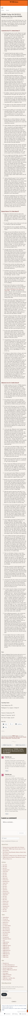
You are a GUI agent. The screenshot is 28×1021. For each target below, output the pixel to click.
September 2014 (6, 870)
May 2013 (5, 888)
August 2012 (5, 894)
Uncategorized (6, 937)
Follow (4, 994)
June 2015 (5, 868)
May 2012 (5, 899)
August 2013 (5, 883)
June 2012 (5, 898)
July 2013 (5, 884)
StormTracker (5, 971)
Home (2, 10)
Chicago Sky (5, 919)
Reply (7, 770)
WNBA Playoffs (6, 947)
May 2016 (5, 866)
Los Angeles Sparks (7, 925)
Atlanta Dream (4, 737)
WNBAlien (14, 2)
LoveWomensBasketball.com (9, 964)
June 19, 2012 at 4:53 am (10, 758)
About (7, 10)
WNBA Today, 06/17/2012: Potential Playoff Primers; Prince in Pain (7, 745)
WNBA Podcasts (6, 948)
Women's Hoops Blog (7, 979)
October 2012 (5, 891)
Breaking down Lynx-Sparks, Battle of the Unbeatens (13, 847)
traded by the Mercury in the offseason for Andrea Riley (14, 289)
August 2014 (5, 871)
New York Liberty (6, 929)
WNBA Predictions (6, 950)
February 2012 (6, 901)
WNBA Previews (6, 952)
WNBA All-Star (6, 942)
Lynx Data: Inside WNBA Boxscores (10, 966)
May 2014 (5, 876)
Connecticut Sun (11, 737)
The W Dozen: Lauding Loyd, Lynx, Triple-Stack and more (14, 855)
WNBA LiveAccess (6, 976)
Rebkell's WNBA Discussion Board (10, 969)
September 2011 (6, 906)
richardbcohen (9, 18)
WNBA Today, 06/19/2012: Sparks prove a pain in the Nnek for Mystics (21, 745)
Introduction (5, 924)
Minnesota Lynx (19, 737)
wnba (18, 738)
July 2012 (5, 896)
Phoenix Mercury (6, 930)
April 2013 (5, 889)
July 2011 (5, 909)
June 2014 (5, 874)
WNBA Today (15, 735)
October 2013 (5, 879)
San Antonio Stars (6, 932)
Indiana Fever (5, 922)
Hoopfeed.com (6, 963)
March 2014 (5, 878)
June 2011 (5, 911)
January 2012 (5, 903)
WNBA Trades (5, 957)
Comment (21, 833)
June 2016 (5, 865)
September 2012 (6, 893)
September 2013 (6, 881)
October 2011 (5, 904)
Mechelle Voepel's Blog (7, 968)
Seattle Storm (8, 738)
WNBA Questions (6, 953)
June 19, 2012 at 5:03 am (10, 776)
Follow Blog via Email (6, 983)
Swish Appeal (5, 973)
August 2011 (5, 908)
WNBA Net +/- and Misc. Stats (9, 978)
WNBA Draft (5, 943)
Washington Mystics (7, 938)
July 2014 (5, 873)
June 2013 (5, 886)
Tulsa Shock (14, 738)
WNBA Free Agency (7, 945)
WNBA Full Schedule (7, 974)
